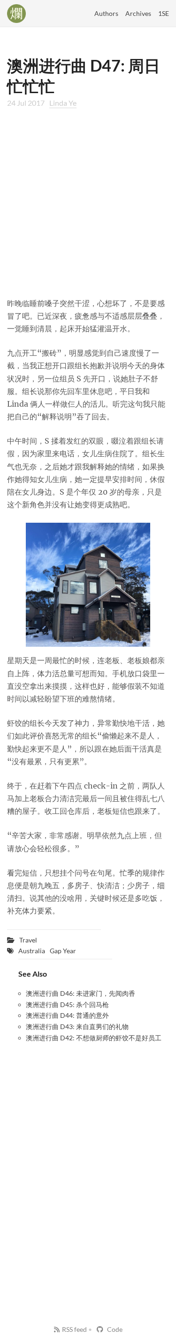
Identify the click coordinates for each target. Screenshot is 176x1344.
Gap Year (63, 951)
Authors (106, 13)
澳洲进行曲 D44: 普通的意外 (67, 1015)
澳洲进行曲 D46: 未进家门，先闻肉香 (80, 993)
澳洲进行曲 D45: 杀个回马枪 (67, 1004)
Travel (28, 940)
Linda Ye (63, 102)
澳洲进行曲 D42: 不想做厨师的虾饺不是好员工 (93, 1038)
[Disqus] (88, 1167)
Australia (31, 951)
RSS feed (74, 1329)
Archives (138, 13)
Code (114, 1329)
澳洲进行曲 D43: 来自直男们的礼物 (77, 1026)
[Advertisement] (88, 202)
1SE (163, 13)
